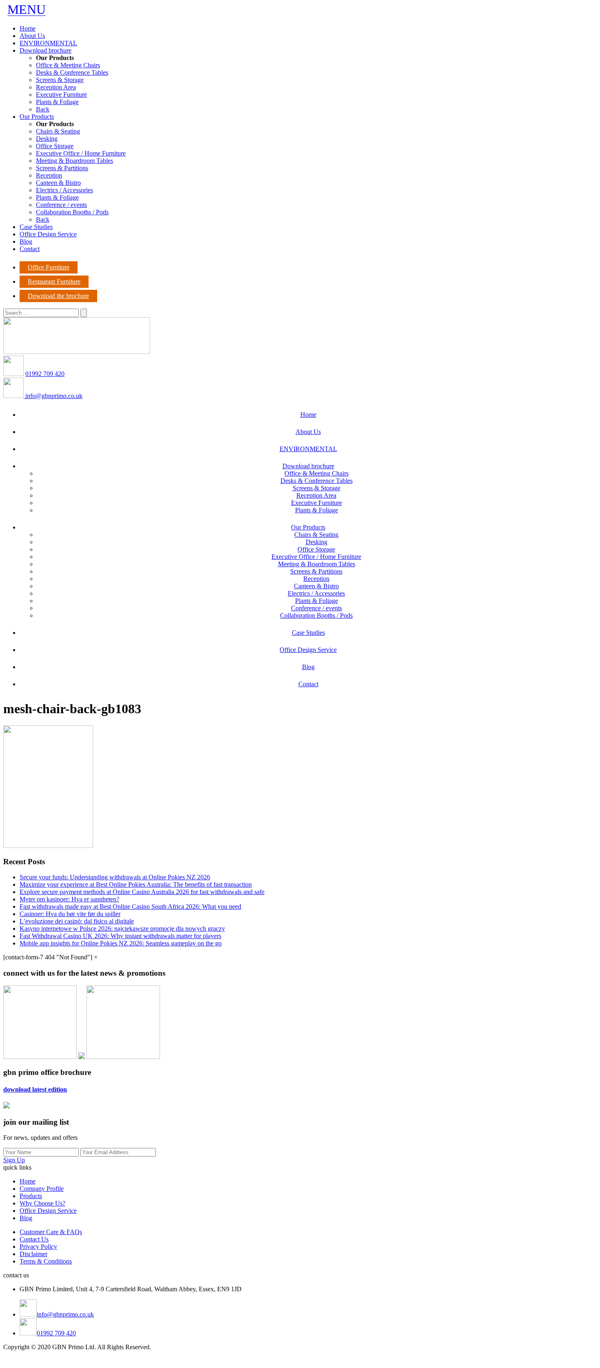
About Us (32, 35)
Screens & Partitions (62, 168)
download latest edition (35, 1089)
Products (31, 1195)
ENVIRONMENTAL (48, 43)
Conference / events (61, 204)
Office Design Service (48, 234)
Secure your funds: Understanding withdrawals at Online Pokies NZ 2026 (115, 877)
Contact (30, 248)
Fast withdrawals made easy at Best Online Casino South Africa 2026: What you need (130, 906)
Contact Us (34, 1239)
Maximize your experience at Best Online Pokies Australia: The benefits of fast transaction (136, 884)
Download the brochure (58, 295)
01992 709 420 (44, 373)
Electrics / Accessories (64, 190)
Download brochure (45, 50)
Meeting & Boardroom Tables (74, 160)
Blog (26, 241)
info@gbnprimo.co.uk (53, 395)
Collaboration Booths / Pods (72, 212)
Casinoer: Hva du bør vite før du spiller (70, 913)
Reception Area (56, 87)
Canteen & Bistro (58, 182)
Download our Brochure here (41, 1360)
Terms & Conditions (46, 1261)
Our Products (37, 116)
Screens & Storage (60, 79)
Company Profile (42, 1188)
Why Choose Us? (42, 1203)
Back (42, 109)
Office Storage (54, 145)
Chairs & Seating (58, 131)
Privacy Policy (38, 1246)
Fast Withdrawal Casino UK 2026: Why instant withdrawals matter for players (120, 935)
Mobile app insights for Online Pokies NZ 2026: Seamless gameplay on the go (121, 943)
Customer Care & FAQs (51, 1231)
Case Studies (36, 226)
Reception (49, 175)
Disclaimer (33, 1253)
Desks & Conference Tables (72, 72)
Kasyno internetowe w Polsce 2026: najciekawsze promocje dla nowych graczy (122, 928)
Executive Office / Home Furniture (81, 153)
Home (28, 28)
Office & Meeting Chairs (68, 65)
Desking (47, 138)
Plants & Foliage (57, 101)
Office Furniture (48, 267)
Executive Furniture (61, 94)
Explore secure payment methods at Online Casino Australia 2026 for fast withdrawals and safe (142, 891)
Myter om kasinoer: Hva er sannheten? (69, 899)
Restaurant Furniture (54, 281)
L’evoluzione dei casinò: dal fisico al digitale (77, 921)
